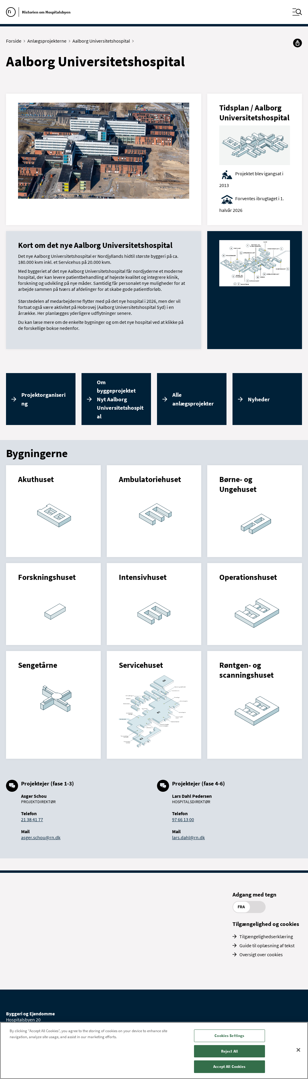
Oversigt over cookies (261, 954)
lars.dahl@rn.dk (188, 837)
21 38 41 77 (32, 819)
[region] (154, 1050)
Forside (13, 40)
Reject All (229, 1051)
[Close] (298, 1049)
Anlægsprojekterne (46, 40)
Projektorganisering (43, 399)
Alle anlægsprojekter (193, 399)
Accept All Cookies (229, 1066)
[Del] (297, 42)
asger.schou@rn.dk (40, 837)
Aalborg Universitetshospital (101, 40)
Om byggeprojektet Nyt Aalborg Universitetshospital (120, 399)
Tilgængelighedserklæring (266, 936)
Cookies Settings (229, 1035)
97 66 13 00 (183, 819)
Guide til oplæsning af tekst (266, 945)
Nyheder (259, 399)
